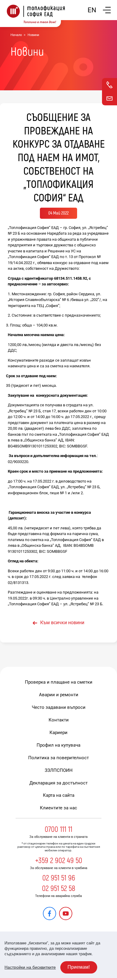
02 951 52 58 (58, 888)
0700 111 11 (58, 829)
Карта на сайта (58, 795)
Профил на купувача (58, 745)
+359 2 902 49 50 (58, 860)
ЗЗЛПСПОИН (59, 770)
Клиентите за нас (58, 808)
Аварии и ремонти (58, 694)
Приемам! (79, 967)
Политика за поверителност (58, 757)
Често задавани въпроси (59, 707)
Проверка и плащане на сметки (58, 682)
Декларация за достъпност (58, 783)
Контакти (59, 720)
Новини (33, 35)
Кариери (59, 732)
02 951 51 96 (58, 878)
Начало (16, 35)
